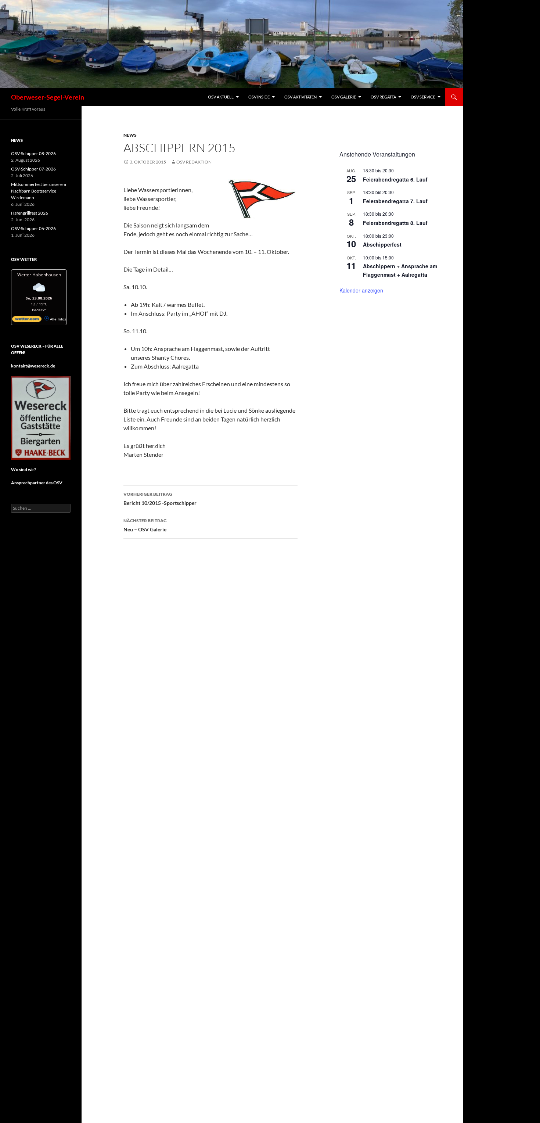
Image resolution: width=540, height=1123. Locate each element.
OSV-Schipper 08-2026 (33, 153)
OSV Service (423, 96)
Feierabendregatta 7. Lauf (395, 201)
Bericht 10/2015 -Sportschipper (160, 498)
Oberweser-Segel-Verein (47, 97)
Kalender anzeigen (361, 290)
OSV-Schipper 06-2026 (33, 228)
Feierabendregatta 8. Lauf (395, 222)
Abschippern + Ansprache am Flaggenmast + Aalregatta (400, 270)
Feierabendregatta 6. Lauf (395, 179)
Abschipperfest (382, 244)
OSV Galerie (343, 96)
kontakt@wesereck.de (33, 366)
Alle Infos (57, 319)
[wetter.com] (27, 320)
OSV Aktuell (221, 96)
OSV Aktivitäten (300, 96)
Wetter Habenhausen (39, 275)
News (130, 135)
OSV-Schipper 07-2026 (33, 169)
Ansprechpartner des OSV (37, 482)
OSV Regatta (383, 96)
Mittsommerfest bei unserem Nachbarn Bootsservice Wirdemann (38, 191)
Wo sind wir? (23, 469)
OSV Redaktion (194, 162)
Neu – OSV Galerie (145, 525)
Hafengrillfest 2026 (29, 213)
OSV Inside (259, 96)
